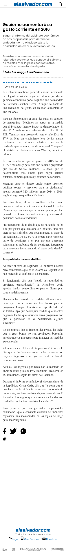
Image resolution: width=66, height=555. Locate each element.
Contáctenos (31, 539)
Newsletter (51, 539)
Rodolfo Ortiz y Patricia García (30, 82)
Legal (15, 539)
